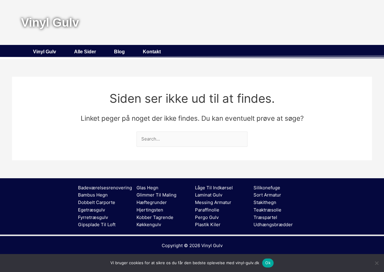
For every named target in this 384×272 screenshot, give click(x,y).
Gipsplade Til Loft (97, 224)
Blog (119, 51)
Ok (268, 262)
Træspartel (265, 217)
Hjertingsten (149, 210)
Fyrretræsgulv (93, 217)
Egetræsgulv (91, 210)
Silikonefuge (267, 188)
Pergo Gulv (207, 217)
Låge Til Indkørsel (214, 188)
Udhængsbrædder (273, 224)
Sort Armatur (267, 195)
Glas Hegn (147, 188)
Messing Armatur (213, 202)
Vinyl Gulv (44, 51)
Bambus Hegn (93, 195)
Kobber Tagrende (154, 217)
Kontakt (152, 51)
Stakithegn (265, 202)
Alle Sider (85, 51)
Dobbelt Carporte (96, 202)
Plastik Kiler (207, 224)
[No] (377, 263)
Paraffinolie (207, 210)
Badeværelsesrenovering (105, 188)
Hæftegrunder (151, 202)
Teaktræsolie (267, 210)
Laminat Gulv (208, 195)
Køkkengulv (148, 224)
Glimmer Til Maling (156, 195)
